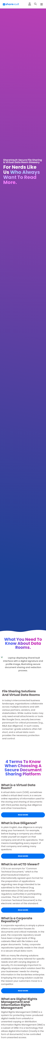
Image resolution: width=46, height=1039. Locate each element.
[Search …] (35, 4)
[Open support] (29, 3)
